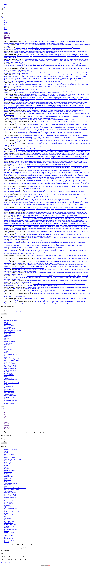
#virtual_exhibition (9, 325)
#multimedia (7, 357)
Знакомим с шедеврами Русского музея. (39, 180)
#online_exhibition (9, 328)
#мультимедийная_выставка (12, 330)
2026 (2, 18)
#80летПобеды (8, 394)
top (1, 568)
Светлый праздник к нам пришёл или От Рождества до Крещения (54, 301)
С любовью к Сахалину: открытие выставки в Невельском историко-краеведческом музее (43, 51)
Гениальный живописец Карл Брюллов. (39, 280)
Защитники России (33, 237)
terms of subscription (18, 312)
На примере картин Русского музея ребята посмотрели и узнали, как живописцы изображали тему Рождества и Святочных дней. (45, 302)
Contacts (6, 542)
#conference (7, 344)
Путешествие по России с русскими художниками (49, 121)
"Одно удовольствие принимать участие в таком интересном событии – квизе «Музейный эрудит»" (55, 194)
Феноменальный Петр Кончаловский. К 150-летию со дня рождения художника (41, 132)
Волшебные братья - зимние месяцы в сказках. (48, 284)
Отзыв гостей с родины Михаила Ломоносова (39, 41)
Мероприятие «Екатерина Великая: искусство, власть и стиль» (39, 64)
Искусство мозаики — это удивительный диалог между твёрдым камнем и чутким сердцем (53, 83)
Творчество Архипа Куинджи (36, 234)
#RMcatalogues (8, 371)
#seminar (6, 346)
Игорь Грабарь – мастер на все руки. (38, 231)
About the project (9, 535)
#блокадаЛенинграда (10, 395)
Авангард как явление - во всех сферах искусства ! (42, 170)
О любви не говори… (33, 255)
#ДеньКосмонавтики (10, 400)
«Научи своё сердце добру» (42, 258)
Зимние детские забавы (34, 241)
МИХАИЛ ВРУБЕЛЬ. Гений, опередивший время (32, 44)
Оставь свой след (32, 272)
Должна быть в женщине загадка (37, 226)
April (5, 25)
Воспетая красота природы (35, 287)
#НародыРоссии (9, 403)
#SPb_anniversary (9, 392)
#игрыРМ (7, 376)
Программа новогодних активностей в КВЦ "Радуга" (30, 300)
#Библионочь (8, 373)
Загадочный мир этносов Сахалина (27, 269)
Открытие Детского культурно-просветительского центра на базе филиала (47, 68)
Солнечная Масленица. (34, 198)
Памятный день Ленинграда (35, 264)
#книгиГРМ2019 (9, 375)
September (7, 33)
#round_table (8, 343)
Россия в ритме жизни (23, 87)
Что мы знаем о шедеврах (34, 113)
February (6, 22)
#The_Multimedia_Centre (11, 360)
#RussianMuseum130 (10, 367)
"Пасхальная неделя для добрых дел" (38, 153)
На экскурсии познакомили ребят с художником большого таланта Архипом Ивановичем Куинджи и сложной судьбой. (44, 291)
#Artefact (7, 381)
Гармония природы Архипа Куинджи (38, 177)
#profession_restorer (10, 389)
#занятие (7, 338)
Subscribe (4, 313)
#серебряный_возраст (10, 354)
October (6, 35)
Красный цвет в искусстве (35, 190)
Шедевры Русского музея (34, 140)
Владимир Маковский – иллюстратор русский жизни (43, 201)
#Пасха (6, 402)
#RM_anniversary (9, 391)
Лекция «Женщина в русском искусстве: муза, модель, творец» (42, 217)
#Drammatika (8, 362)
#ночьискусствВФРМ (10, 379)
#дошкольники (8, 348)
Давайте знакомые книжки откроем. (38, 124)
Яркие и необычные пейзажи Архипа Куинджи (41, 290)
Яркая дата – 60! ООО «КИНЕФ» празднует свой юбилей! (44, 207)
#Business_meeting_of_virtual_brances (15, 359)
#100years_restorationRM (11, 383)
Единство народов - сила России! (26, 150)
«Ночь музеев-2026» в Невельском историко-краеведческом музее (36, 102)
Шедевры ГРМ (31, 244)
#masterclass (7, 335)
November (7, 37)
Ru (1, 7)
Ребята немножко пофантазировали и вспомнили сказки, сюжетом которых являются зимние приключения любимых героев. (44, 284)
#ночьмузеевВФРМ (10, 365)
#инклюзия (7, 356)
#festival (6, 340)
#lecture (6, 322)
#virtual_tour (7, 327)
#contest (6, 336)
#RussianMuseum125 (10, 368)
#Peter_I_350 (8, 384)
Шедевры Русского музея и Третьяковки (39, 116)
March (6, 24)
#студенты (7, 351)
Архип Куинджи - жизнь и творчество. (39, 249)
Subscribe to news (9, 538)
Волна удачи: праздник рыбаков (26, 48)
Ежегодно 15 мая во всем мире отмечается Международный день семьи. (54, 119)
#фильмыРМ (8, 378)
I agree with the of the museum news (19, 312)
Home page (7, 4)
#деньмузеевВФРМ (10, 363)
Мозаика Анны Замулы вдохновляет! (36, 54)
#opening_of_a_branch (10, 320)
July (5, 30)
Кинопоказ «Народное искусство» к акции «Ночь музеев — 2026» (40, 97)
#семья (6, 352)
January (6, 21)
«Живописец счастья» (33, 146)
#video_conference (9, 341)
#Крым (6, 399)
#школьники (8, 349)
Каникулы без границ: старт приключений (29, 91)
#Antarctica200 (8, 386)
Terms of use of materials (8, 563)
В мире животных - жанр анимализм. (38, 143)
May (5, 27)
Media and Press (9, 540)
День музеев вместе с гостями (36, 110)
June (5, 29)
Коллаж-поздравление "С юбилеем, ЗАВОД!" (41, 276)
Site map (6, 537)
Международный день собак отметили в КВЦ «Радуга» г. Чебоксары (46, 59)
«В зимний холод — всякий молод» (45, 293)
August (6, 32)
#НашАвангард (9, 397)
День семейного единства (24, 119)
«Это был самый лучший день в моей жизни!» (39, 94)
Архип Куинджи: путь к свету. (36, 186)
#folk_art (6, 387)
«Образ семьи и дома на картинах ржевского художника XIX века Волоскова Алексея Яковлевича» (45, 161)
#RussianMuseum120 (10, 370)
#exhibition (7, 324)
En (4, 7)
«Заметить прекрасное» (34, 166)
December (7, 38)
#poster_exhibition (9, 332)
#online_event (8, 333)
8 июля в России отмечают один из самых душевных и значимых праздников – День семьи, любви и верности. (45, 51)
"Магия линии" (31, 261)
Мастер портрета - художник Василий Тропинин (42, 212)
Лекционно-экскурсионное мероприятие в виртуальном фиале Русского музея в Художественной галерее (43, 133)
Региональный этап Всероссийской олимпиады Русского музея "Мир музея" (27, 196)
